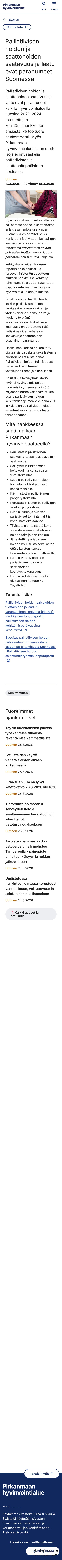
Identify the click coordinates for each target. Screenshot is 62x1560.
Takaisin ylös (40, 1473)
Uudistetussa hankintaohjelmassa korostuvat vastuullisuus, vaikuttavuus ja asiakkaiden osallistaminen (30, 886)
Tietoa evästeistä (15, 1532)
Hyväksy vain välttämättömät (32, 1542)
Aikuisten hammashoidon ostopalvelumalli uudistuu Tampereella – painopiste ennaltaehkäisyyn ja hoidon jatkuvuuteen (27, 851)
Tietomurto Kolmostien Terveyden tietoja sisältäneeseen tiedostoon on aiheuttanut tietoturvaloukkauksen (29, 814)
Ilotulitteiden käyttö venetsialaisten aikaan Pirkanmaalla (23, 760)
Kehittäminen (18, 693)
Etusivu (14, 19)
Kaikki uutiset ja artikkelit (25, 914)
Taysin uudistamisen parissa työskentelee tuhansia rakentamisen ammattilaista (28, 733)
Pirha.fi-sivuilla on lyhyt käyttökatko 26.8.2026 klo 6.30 (30, 784)
